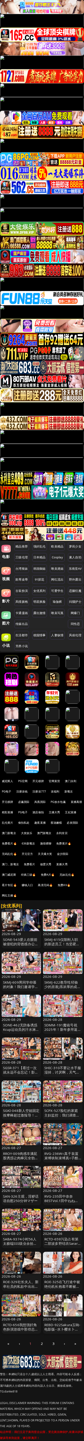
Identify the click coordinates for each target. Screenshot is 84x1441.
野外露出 (75, 579)
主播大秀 (54, 812)
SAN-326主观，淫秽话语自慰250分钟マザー (21, 1198)
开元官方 (27, 854)
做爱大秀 (46, 864)
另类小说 (21, 646)
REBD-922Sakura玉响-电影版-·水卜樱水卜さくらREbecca (62, 1329)
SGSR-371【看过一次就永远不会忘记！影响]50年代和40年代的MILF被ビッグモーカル (21, 1074)
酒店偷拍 (38, 812)
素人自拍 (75, 557)
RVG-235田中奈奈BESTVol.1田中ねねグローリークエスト (61, 1200)
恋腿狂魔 (75, 591)
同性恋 (75, 624)
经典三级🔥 (28, 875)
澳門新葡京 (44, 833)
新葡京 (68, 791)
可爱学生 (57, 591)
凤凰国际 (40, 802)
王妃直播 (70, 812)
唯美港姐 (57, 568)
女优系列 (39, 591)
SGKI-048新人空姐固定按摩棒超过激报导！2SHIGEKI (21, 1115)
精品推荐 (21, 546)
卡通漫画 (21, 613)
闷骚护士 (75, 602)
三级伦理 (21, 557)
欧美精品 (57, 546)
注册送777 (39, 791)
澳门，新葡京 (10, 864)
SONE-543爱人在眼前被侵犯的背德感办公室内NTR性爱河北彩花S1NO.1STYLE (20, 946)
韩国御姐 (39, 568)
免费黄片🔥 (63, 843)
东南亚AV (75, 568)
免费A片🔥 (48, 875)
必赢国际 (24, 802)
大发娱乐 (26, 833)
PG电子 (6, 791)
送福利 (55, 791)
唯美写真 (57, 613)
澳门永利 (70, 781)
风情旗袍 (21, 602)
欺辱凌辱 (21, 579)
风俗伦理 (75, 635)
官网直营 (54, 781)
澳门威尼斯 (9, 875)
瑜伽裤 (57, 602)
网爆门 (75, 613)
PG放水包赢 (58, 802)
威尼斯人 (7, 781)
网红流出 (57, 579)
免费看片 (29, 864)
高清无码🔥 (45, 885)
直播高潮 (76, 802)
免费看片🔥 (9, 843)
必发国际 (72, 823)
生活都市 (21, 635)
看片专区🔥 (9, 885)
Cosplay (57, 557)
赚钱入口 (27, 885)
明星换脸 (39, 602)
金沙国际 (62, 854)
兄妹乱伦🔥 (67, 875)
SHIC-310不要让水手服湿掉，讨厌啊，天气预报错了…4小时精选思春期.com (62, 1074)
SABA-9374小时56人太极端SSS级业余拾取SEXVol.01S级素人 (20, 1243)
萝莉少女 (75, 546)
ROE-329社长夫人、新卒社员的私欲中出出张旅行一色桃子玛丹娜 (21, 1286)
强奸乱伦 (39, 546)
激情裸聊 (46, 843)
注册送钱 (22, 791)
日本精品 (39, 557)
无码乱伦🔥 (9, 854)
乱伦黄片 (7, 823)
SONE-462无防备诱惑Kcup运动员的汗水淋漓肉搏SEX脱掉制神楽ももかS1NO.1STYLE (21, 1032)
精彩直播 (7, 812)
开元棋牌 (38, 781)
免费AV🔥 (64, 885)
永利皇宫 (62, 833)
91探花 (39, 579)
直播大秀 (62, 864)
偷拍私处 (24, 823)
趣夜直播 (40, 823)
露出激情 (39, 613)
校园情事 (39, 635)
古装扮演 (21, 591)
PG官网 (23, 781)
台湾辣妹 (21, 568)
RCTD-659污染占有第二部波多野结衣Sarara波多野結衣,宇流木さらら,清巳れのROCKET (62, 1246)
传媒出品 (21, 624)
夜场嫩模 (56, 823)
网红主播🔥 (9, 895)
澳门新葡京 (9, 833)
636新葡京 (28, 843)
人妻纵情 (57, 635)
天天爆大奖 (45, 854)
